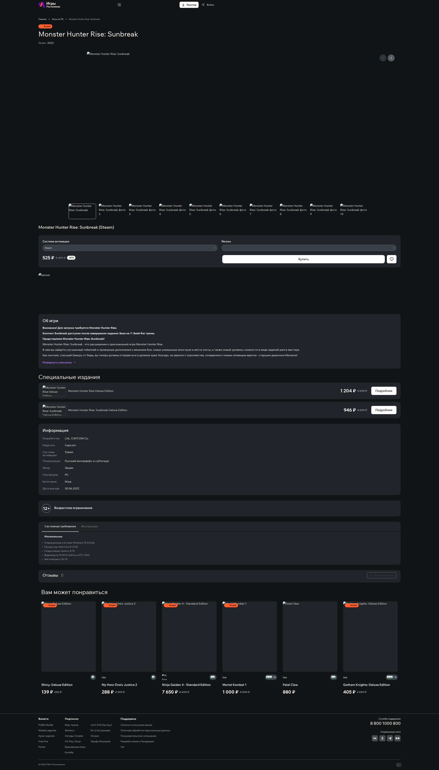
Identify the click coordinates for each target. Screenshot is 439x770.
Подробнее (383, 391)
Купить (303, 259)
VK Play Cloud (73, 741)
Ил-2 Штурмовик (100, 730)
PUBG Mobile (45, 724)
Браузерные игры (75, 746)
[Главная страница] (49, 5)
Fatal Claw (290, 685)
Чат (123, 746)
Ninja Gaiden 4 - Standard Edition (186, 685)
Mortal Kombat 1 (234, 685)
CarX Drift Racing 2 (101, 724)
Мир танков (71, 724)
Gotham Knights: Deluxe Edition (366, 685)
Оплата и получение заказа (136, 724)
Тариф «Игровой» (101, 741)
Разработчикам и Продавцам (137, 741)
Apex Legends (46, 735)
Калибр (69, 752)
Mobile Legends (47, 730)
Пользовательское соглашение (138, 735)
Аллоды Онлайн (74, 735)
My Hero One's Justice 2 (119, 685)
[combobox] (130, 248)
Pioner (41, 746)
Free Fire (43, 741)
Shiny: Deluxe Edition (57, 685)
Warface (69, 730)
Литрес (95, 735)
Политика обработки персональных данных (145, 730)
